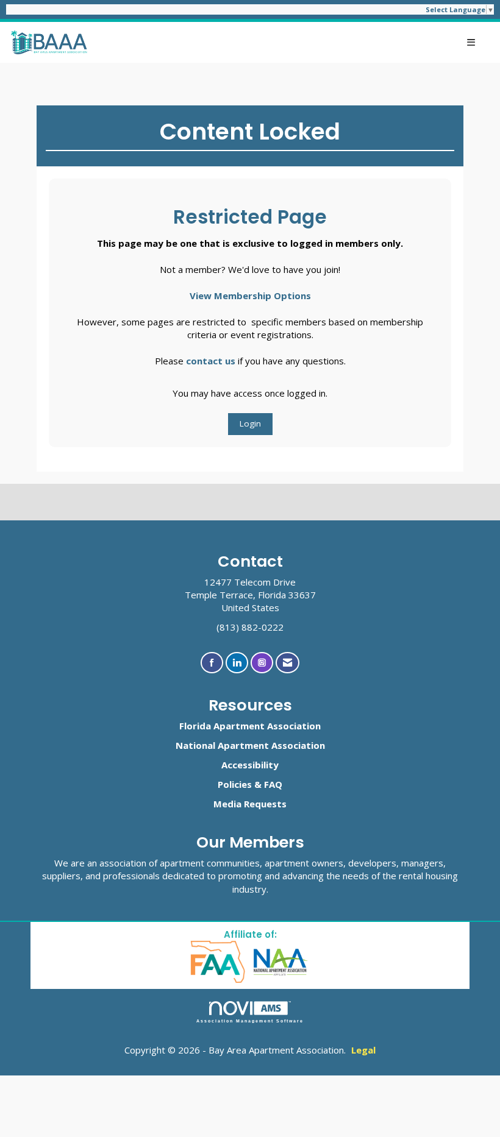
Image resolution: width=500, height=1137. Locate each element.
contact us (210, 361)
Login (250, 423)
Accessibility (250, 765)
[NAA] (281, 961)
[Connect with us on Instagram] (262, 662)
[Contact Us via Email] (287, 662)
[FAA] (218, 961)
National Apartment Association (250, 745)
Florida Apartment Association (250, 726)
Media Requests (250, 804)
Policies (235, 784)
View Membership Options (250, 295)
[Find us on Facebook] (212, 662)
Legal (363, 1050)
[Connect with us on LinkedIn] (237, 662)
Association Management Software (250, 1021)
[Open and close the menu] (288, 42)
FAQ (273, 784)
